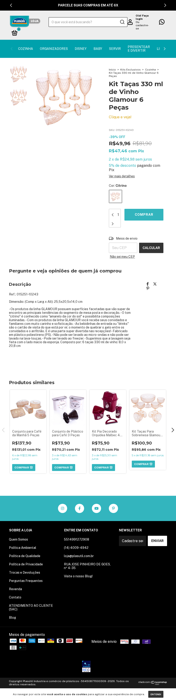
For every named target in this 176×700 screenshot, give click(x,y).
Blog (12, 617)
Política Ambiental (22, 548)
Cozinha (25, 49)
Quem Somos (18, 539)
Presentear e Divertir (139, 48)
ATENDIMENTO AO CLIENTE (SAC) (31, 607)
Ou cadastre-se (142, 25)
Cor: (118, 185)
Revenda (15, 589)
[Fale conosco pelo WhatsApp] (162, 23)
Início (112, 69)
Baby (98, 49)
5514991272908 (76, 539)
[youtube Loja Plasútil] (96, 508)
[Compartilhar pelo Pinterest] (147, 288)
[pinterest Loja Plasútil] (113, 508)
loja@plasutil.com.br (79, 556)
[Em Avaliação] (86, 667)
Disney (81, 49)
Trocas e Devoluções (24, 572)
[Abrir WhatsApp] (164, 688)
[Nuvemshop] (152, 684)
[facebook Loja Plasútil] (79, 508)
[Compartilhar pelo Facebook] (147, 284)
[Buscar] (122, 22)
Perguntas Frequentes (26, 581)
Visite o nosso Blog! (78, 576)
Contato (15, 597)
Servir (115, 49)
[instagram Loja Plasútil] (62, 508)
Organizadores (54, 49)
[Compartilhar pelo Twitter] (155, 284)
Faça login (142, 17)
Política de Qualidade (24, 556)
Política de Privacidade (26, 564)
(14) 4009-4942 (76, 548)
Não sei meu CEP (122, 256)
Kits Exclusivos (130, 69)
